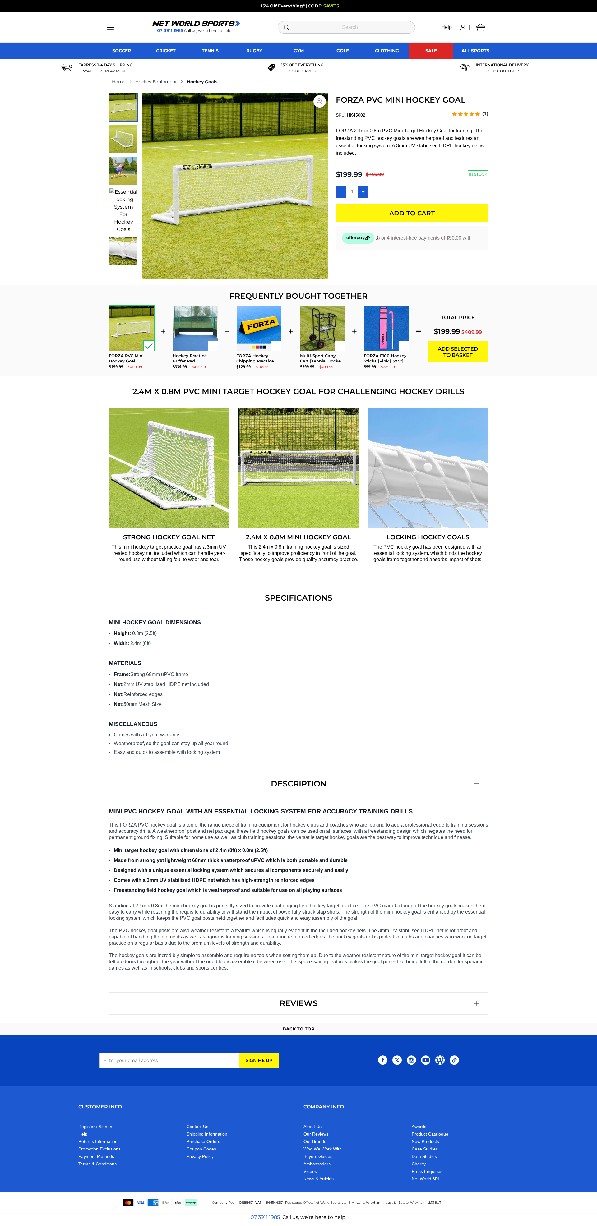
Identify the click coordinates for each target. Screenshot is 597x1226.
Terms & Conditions (97, 1163)
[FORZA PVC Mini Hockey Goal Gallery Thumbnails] (123, 179)
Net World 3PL (426, 1178)
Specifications (298, 597)
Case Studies (425, 1148)
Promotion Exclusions (99, 1148)
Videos (310, 1171)
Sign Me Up (259, 1060)
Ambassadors (317, 1163)
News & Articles (318, 1178)
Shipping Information (207, 1134)
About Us (312, 1126)
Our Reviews (316, 1134)
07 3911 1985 (265, 1217)
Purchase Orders (203, 1141)
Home (118, 82)
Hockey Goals (202, 82)
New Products (425, 1141)
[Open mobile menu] (110, 27)
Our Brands (314, 1141)
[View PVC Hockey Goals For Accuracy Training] (123, 170)
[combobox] (346, 27)
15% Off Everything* (283, 6)
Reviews (299, 1003)
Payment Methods (96, 1156)
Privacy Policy (200, 1156)
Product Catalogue (430, 1134)
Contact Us (197, 1126)
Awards (419, 1126)
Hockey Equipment (156, 82)
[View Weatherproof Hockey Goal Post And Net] (123, 139)
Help (446, 27)
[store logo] (196, 23)
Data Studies (424, 1156)
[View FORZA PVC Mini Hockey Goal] (123, 250)
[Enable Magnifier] (319, 101)
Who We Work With (322, 1148)
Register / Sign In (95, 1126)
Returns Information (98, 1141)
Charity (419, 1163)
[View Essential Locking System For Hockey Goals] (123, 211)
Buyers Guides (317, 1156)
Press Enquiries (427, 1171)
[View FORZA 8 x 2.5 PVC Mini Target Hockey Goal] (123, 107)
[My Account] (462, 27)
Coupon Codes (201, 1148)
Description (298, 783)
